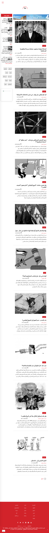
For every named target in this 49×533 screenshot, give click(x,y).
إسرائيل (10, 69)
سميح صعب (43, 53)
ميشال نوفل (43, 463)
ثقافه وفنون (16, 508)
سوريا (6, 80)
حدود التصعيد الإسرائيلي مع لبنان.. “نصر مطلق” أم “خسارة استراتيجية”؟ (32, 141)
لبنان (5, 84)
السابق (42, 478)
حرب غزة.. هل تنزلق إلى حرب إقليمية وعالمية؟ (34, 365)
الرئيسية (33, 505)
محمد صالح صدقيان (42, 418)
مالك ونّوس (44, 278)
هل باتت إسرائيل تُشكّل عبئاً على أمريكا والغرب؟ (33, 416)
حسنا (3, 531)
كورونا (34, 518)
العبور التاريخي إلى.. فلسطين (38, 460)
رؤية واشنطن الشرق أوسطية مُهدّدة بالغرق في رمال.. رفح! (30, 230)
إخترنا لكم (10, 63)
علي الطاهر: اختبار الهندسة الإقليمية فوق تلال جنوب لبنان (7, 21)
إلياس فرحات (43, 368)
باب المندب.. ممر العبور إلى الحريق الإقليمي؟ (34, 320)
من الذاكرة (16, 515)
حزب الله (4, 76)
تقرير (34, 513)
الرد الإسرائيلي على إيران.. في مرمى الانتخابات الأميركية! (31, 94)
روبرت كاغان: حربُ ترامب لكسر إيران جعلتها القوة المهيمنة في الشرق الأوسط (6, 59)
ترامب (6, 73)
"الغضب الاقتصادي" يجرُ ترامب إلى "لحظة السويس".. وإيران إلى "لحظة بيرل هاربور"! (6, 31)
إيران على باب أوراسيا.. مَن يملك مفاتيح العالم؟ (7, 40)
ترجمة (7, 63)
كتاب (34, 515)
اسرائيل (5, 69)
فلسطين (9, 84)
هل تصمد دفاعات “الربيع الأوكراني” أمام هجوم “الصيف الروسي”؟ (31, 186)
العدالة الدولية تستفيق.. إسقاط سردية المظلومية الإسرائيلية (33, 49)
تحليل (44, 46)
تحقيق (34, 510)
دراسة (11, 54)
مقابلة (25, 515)
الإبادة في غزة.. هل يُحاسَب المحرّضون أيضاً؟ (34, 276)
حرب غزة (9, 76)
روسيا (10, 80)
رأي (44, 273)
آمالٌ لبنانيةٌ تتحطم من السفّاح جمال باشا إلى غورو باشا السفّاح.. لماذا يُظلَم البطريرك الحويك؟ (6, 50)
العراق (34, 508)
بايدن (10, 73)
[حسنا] (47, 529)
